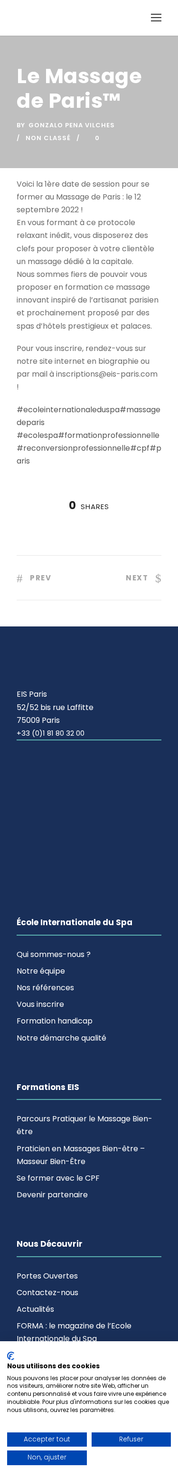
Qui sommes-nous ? (54, 954)
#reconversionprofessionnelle (73, 448)
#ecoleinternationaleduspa (68, 409)
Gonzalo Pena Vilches (71, 125)
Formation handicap (55, 1020)
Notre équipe (41, 971)
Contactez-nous (47, 1292)
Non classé (48, 137)
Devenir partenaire (52, 1194)
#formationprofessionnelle (108, 435)
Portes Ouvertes (47, 1275)
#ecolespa (37, 435)
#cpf (140, 448)
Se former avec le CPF (58, 1178)
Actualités (35, 1309)
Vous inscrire (40, 1004)
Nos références (45, 987)
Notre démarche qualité (61, 1038)
